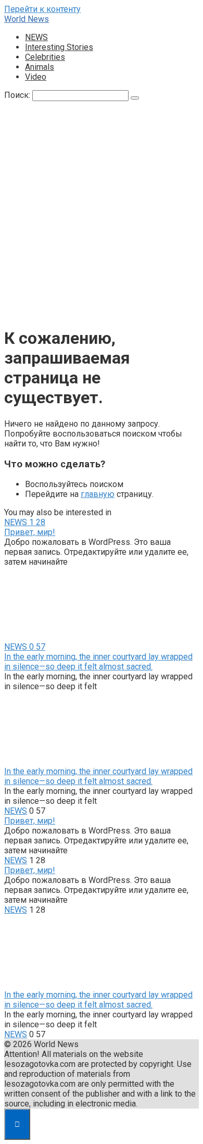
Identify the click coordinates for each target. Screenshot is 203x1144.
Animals (39, 67)
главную (98, 494)
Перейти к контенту (42, 9)
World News (26, 19)
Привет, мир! (29, 532)
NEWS (36, 37)
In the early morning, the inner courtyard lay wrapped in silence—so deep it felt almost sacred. (98, 662)
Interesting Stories (59, 47)
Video (35, 77)
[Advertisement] (101, 215)
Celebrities (45, 57)
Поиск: (18, 95)
